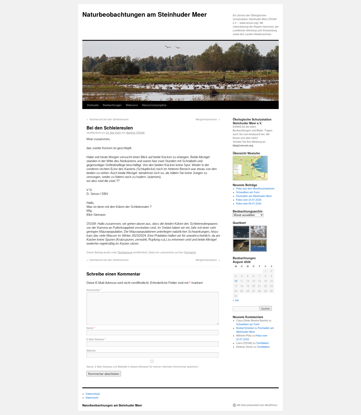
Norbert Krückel (245, 328)
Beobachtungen (112, 105)
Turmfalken (262, 343)
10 (235, 281)
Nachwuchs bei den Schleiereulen (107, 119)
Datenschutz (93, 393)
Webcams (132, 105)
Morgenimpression (208, 119)
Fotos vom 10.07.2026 (248, 199)
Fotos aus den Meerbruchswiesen (255, 188)
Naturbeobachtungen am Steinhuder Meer (144, 14)
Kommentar (93, 290)
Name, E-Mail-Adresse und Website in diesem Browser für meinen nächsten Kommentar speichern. (142, 366)
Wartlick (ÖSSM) (135, 132)
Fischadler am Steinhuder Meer (254, 196)
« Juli (236, 300)
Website (91, 350)
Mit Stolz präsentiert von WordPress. (257, 405)
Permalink (190, 252)
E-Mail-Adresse (96, 339)
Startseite (93, 105)
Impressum (92, 397)
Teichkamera (125, 252)
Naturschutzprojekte (154, 105)
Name (90, 328)
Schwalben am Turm (247, 192)
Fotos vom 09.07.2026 (248, 203)
